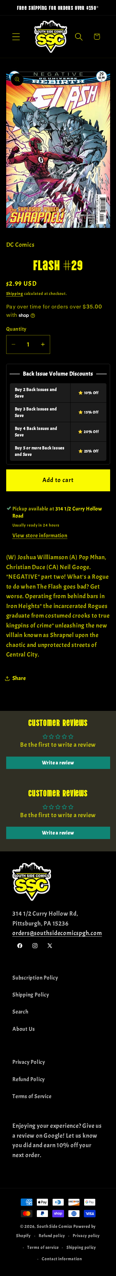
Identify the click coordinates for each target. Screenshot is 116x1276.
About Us (23, 1029)
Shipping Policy (30, 994)
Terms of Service (31, 1096)
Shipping (14, 293)
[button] (16, 36)
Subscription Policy (35, 977)
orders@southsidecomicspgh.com (57, 933)
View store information (39, 535)
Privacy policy (86, 1235)
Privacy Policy (28, 1062)
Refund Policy (28, 1079)
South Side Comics (54, 1226)
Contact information (62, 1258)
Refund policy (52, 1235)
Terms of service (43, 1247)
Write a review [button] (58, 763)
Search (20, 1011)
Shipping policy (82, 1247)
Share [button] (19, 678)
